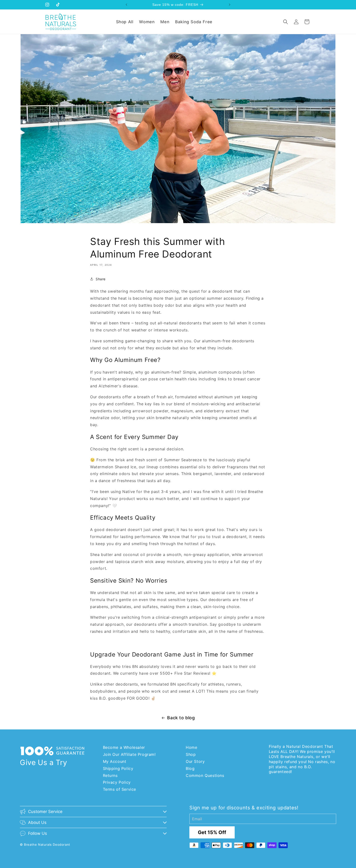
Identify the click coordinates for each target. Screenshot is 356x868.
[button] (285, 21)
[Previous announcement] (126, 4)
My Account (114, 761)
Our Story (195, 761)
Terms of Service (119, 789)
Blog (190, 768)
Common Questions (205, 775)
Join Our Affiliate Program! (129, 754)
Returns (110, 775)
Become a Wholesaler (124, 747)
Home (191, 747)
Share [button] (101, 279)
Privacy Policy (117, 782)
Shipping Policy (118, 768)
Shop (191, 754)
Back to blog (181, 717)
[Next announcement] (229, 4)
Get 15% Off (212, 832)
